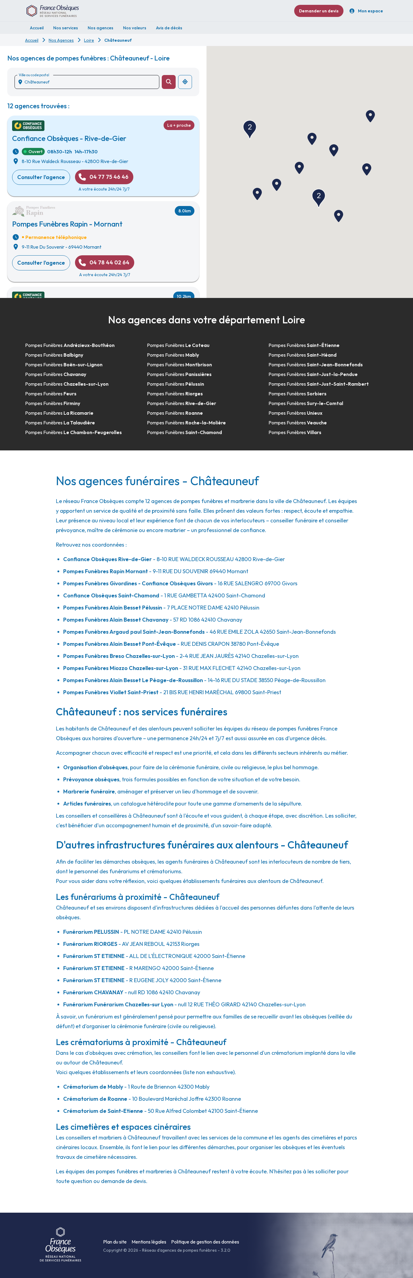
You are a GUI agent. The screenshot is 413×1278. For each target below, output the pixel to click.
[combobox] (89, 82)
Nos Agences (61, 40)
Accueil (31, 40)
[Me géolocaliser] (185, 82)
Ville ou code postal (34, 75)
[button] (299, 168)
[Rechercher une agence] (169, 82)
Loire (89, 40)
